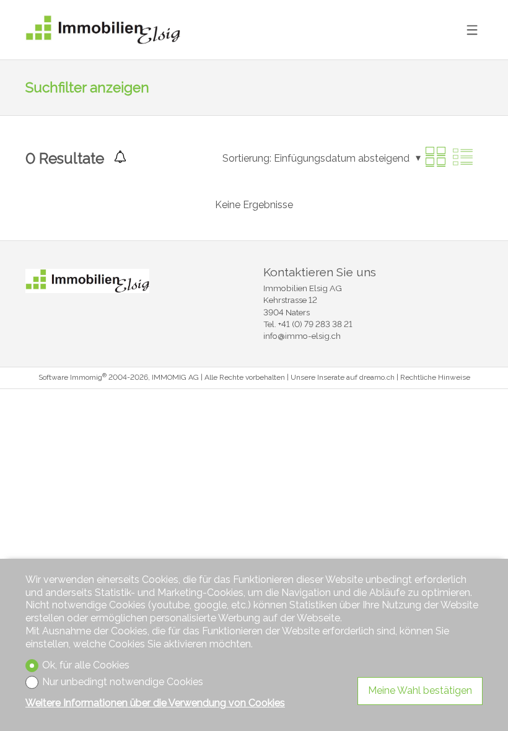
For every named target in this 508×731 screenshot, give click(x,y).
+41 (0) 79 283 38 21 (315, 324)
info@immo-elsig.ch (302, 336)
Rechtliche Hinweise (435, 377)
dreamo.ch (377, 377)
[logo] (102, 30)
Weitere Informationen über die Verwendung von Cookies (155, 703)
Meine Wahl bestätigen (420, 690)
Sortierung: (246, 158)
